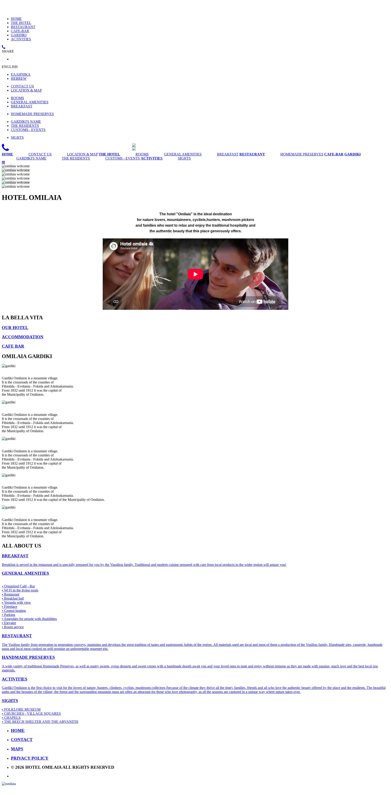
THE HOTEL (21, 23)
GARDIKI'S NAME (26, 122)
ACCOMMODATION (22, 336)
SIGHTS (17, 137)
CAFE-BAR (20, 31)
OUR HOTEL (15, 327)
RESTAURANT (23, 27)
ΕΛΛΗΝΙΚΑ (21, 74)
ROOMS (17, 98)
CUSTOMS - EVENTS (28, 130)
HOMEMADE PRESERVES (32, 114)
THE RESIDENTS (25, 126)
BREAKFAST (21, 106)
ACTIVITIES (21, 39)
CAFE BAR (13, 346)
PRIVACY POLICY (29, 758)
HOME (16, 19)
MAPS (17, 749)
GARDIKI (18, 35)
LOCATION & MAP (26, 90)
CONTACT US (22, 86)
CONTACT (22, 739)
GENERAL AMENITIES (29, 102)
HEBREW (18, 78)
